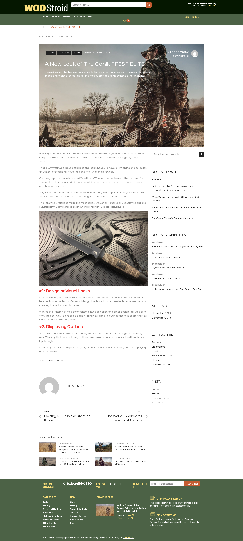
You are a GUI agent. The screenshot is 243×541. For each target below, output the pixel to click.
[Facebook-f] (110, 484)
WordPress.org (161, 402)
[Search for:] (174, 154)
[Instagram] (120, 484)
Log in (155, 389)
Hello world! (157, 180)
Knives (50, 360)
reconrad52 (179, 52)
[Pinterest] (115, 484)
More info (212, 5)
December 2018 (161, 318)
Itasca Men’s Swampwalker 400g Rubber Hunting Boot (177, 247)
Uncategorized (161, 364)
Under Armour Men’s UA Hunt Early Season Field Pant (177, 289)
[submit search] (149, 5)
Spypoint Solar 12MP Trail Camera (168, 268)
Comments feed (161, 398)
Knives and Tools (162, 355)
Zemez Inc (128, 537)
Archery (51, 53)
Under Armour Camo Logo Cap (166, 278)
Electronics (64, 53)
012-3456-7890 (79, 483)
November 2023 (161, 313)
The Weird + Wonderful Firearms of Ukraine (172, 218)
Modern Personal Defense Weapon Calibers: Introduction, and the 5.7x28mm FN (73, 449)
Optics (60, 360)
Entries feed (159, 393)
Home (45, 27)
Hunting (76, 53)
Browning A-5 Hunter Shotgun (166, 257)
